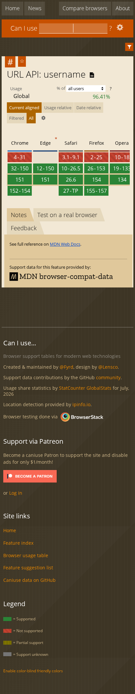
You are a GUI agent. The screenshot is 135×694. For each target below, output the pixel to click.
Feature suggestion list (28, 567)
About (123, 8)
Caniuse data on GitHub (29, 580)
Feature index (18, 543)
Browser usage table (25, 555)
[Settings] (119, 29)
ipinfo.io (81, 404)
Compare (85, 8)
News (34, 8)
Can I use (23, 28)
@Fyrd (66, 367)
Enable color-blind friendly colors (33, 671)
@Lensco (108, 367)
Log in (15, 493)
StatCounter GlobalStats (85, 388)
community (108, 377)
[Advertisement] (68, 306)
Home (12, 8)
